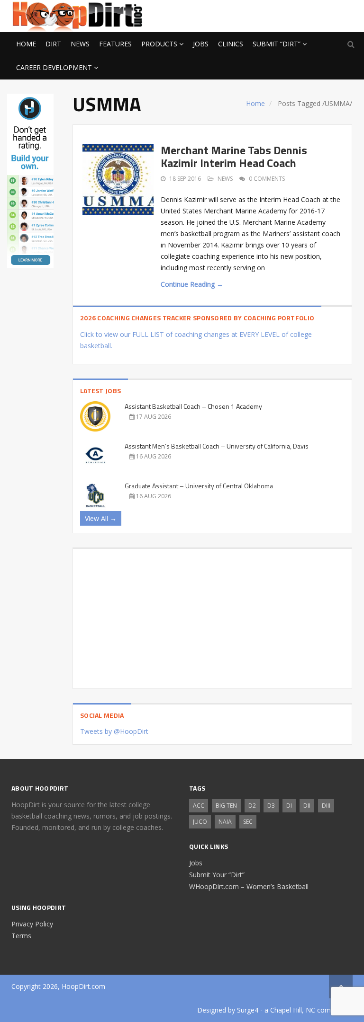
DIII (326, 806)
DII (306, 806)
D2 (252, 806)
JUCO (200, 822)
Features (115, 43)
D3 (271, 806)
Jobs (201, 43)
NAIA (225, 822)
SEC (248, 822)
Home (26, 43)
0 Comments (267, 179)
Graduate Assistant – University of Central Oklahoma (199, 486)
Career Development (54, 67)
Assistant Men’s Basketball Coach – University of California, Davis (217, 446)
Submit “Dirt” (276, 43)
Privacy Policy (32, 923)
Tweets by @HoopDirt (114, 731)
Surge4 (247, 1009)
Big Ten (226, 806)
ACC (198, 806)
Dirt (53, 43)
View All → (101, 518)
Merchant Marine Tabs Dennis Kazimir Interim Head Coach (234, 156)
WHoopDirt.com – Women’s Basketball (249, 886)
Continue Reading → (192, 284)
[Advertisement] (277, 14)
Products (159, 43)
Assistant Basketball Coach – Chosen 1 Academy (193, 406)
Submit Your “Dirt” (217, 874)
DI (289, 806)
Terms (21, 935)
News (80, 43)
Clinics (230, 43)
